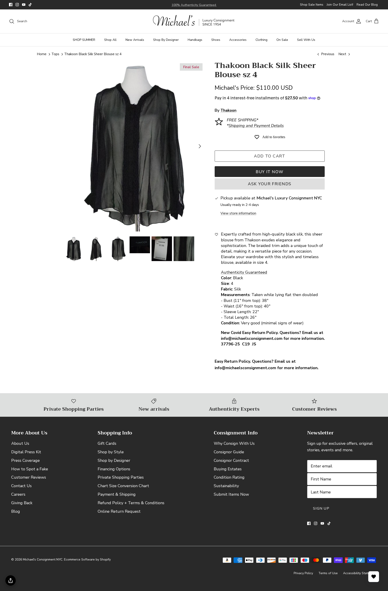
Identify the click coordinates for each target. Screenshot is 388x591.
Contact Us (21, 486)
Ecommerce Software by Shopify (87, 559)
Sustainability (226, 486)
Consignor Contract (231, 460)
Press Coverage (25, 460)
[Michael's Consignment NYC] (194, 21)
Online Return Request (119, 511)
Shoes (215, 40)
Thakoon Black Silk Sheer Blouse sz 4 (92, 54)
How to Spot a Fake (29, 469)
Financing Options (114, 469)
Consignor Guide (229, 452)
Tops (55, 54)
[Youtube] (23, 4)
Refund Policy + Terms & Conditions (131, 503)
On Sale (282, 40)
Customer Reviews (28, 477)
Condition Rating (229, 477)
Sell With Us (306, 40)
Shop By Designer (166, 40)
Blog (15, 511)
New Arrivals (135, 40)
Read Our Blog (367, 4)
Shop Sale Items (311, 4)
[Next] (200, 146)
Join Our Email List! (340, 4)
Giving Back (21, 503)
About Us (20, 443)
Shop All (110, 40)
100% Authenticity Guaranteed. (194, 4)
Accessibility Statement (360, 573)
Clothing (261, 40)
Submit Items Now (231, 494)
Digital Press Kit (26, 452)
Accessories (238, 40)
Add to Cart (269, 156)
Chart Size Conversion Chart (123, 486)
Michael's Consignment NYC (42, 559)
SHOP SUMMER (84, 40)
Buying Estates (228, 469)
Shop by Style (111, 452)
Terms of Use (328, 573)
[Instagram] (17, 4)
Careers (18, 494)
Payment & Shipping (117, 494)
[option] (134, 146)
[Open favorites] (373, 576)
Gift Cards (107, 443)
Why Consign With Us (234, 443)
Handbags (195, 40)
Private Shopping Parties (121, 477)
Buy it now (269, 171)
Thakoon (228, 110)
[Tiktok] (30, 4)
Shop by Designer (114, 460)
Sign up (321, 508)
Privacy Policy (303, 573)
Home (41, 54)
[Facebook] (10, 4)
